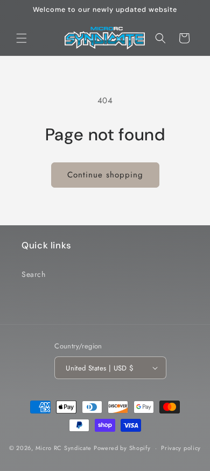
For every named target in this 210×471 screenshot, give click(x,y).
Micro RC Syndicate (64, 448)
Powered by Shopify (122, 448)
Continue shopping (105, 175)
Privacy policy (181, 448)
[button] (21, 38)
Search (34, 274)
